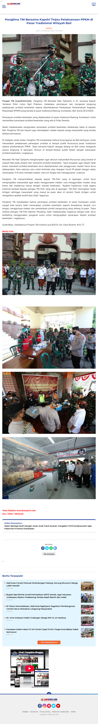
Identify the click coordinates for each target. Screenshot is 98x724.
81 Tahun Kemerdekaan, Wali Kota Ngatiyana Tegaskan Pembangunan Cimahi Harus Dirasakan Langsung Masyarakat (40, 607)
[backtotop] (49, 694)
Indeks (73, 712)
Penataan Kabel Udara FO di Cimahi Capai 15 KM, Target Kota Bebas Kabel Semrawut (42, 630)
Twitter (55, 709)
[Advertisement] (68, 672)
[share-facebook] (43, 548)
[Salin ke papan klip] (55, 548)
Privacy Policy (45, 712)
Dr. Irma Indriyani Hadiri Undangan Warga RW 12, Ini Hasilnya (36, 618)
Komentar (50, 554)
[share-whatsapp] (51, 548)
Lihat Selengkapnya (48, 642)
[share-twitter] (47, 548)
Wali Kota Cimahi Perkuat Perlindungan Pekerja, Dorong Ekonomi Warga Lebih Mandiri (42, 584)
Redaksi (25, 712)
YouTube (60, 709)
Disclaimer (34, 712)
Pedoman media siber (60, 712)
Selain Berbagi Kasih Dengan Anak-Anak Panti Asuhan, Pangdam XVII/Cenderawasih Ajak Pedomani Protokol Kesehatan (48, 527)
